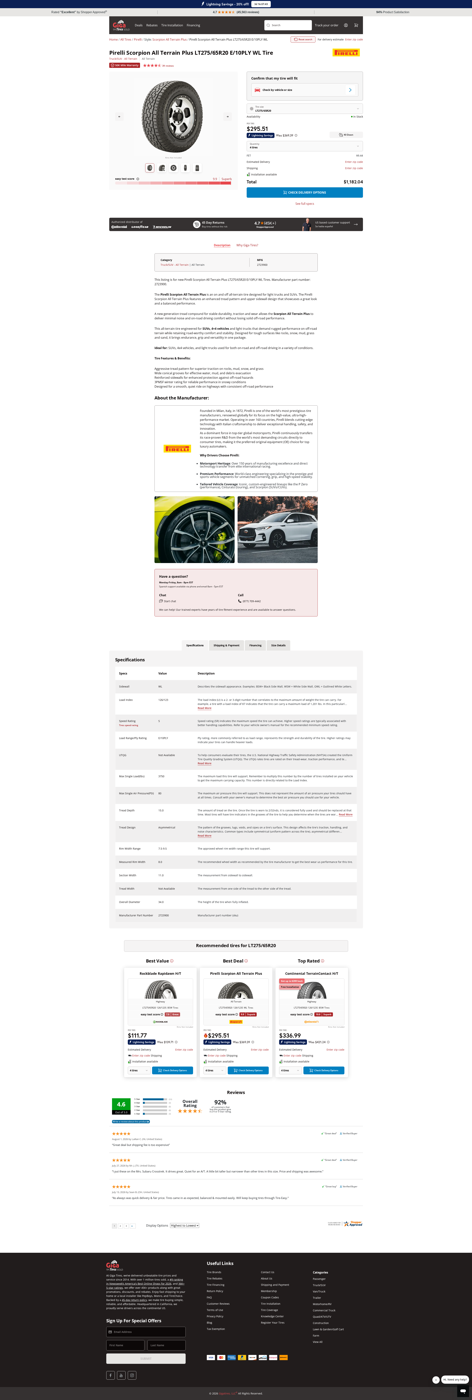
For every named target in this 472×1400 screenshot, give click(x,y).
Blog (209, 1322)
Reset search (305, 39)
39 (168, 65)
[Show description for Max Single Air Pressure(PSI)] (158, 795)
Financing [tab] (255, 645)
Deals (139, 25)
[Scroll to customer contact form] (355, 224)
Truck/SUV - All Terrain (123, 58)
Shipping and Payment (275, 1285)
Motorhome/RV (322, 1304)
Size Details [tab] (278, 645)
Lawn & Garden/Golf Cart (328, 1329)
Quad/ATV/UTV (322, 1316)
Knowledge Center (272, 1316)
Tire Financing (215, 1285)
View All (318, 1342)
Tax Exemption (216, 1329)
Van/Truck (319, 1291)
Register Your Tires (272, 1322)
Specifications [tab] (195, 645)
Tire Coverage (269, 1310)
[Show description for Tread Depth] (158, 812)
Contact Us (267, 1272)
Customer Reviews (218, 1303)
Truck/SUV (319, 1285)
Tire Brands (214, 1272)
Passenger (319, 1279)
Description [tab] (222, 245)
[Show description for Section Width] (158, 877)
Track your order (326, 25)
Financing (193, 25)
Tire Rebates (214, 1278)
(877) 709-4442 (252, 601)
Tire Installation (172, 25)
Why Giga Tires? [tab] (247, 245)
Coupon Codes (270, 1297)
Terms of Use (215, 1310)
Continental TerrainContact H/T (311, 973)
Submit (146, 1359)
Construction (321, 1323)
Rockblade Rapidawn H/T (160, 973)
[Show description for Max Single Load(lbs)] (158, 778)
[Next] (227, 116)
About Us (266, 1278)
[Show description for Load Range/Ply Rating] (158, 740)
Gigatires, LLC (228, 1393)
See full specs (304, 204)
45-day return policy (134, 1300)
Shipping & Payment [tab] (226, 645)
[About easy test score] (138, 179)
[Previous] (119, 116)
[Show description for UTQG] (158, 757)
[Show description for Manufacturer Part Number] (158, 917)
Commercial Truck (324, 1310)
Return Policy (215, 1291)
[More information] (172, 961)
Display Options (157, 1225)
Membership (269, 1291)
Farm (316, 1335)
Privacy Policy (215, 1316)
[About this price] (296, 135)
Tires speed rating (128, 725)
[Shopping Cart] (356, 25)
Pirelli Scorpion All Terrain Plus (236, 973)
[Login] (346, 25)
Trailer (317, 1297)
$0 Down (348, 134)
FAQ (209, 1297)
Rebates (152, 25)
